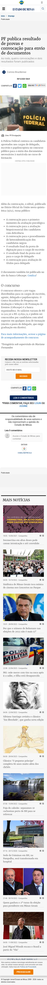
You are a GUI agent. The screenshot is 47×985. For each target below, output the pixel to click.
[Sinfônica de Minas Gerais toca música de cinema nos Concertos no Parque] (23, 563)
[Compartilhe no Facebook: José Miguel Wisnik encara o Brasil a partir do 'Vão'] (40, 942)
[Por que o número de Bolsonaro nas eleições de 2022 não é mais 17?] (23, 607)
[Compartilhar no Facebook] (15, 86)
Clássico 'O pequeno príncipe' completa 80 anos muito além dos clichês (21, 763)
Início (3, 16)
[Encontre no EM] (42, 8)
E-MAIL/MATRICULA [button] (25, 453)
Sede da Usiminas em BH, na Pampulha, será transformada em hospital (20, 858)
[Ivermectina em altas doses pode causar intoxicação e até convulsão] (23, 519)
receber (23, 376)
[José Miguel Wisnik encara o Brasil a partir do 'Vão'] (23, 925)
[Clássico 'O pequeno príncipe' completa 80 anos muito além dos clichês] (23, 739)
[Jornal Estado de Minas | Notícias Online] (23, 9)
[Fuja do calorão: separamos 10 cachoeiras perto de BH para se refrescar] (23, 787)
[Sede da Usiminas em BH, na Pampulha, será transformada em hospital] (23, 834)
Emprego (11, 16)
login (38, 403)
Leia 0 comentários (23, 397)
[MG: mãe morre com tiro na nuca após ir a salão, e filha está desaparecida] (23, 651)
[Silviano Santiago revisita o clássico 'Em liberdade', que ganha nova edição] (23, 695)
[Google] (24, 449)
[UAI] (21, 2)
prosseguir (23, 971)
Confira (32, 275)
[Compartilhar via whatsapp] (24, 86)
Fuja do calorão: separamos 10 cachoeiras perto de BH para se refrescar (19, 811)
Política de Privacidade (28, 967)
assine (23, 406)
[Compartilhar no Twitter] (20, 86)
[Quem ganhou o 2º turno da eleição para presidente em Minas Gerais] (23, 881)
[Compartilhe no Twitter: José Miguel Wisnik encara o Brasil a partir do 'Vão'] (43, 942)
